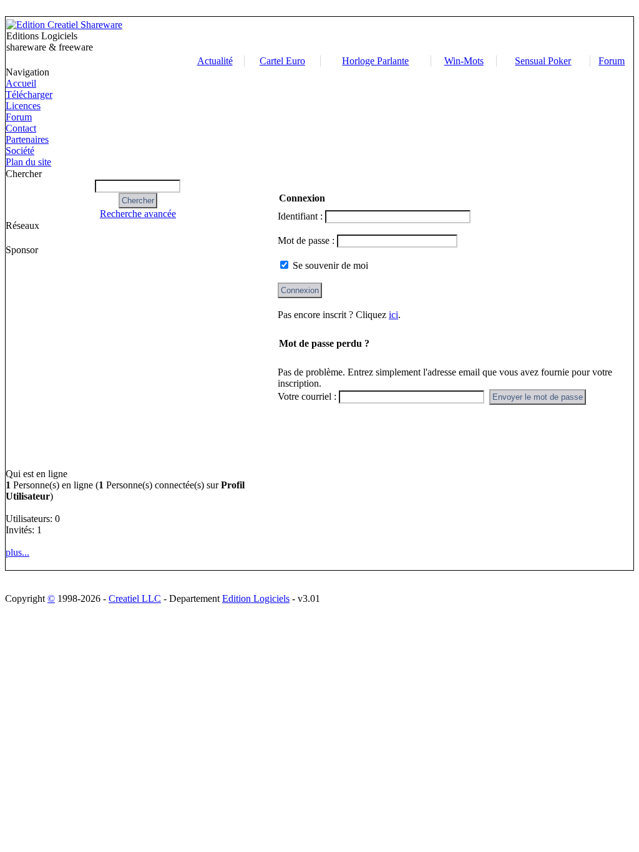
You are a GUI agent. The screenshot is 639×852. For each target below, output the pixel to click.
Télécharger (29, 94)
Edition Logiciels (256, 598)
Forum (611, 61)
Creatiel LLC (135, 598)
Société (20, 150)
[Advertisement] (409, 36)
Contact (21, 128)
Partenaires (27, 139)
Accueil (21, 83)
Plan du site (28, 162)
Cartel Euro (282, 61)
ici (393, 314)
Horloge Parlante (375, 61)
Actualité (215, 61)
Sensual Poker (543, 61)
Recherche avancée (138, 213)
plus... (17, 552)
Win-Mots (464, 61)
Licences (23, 105)
